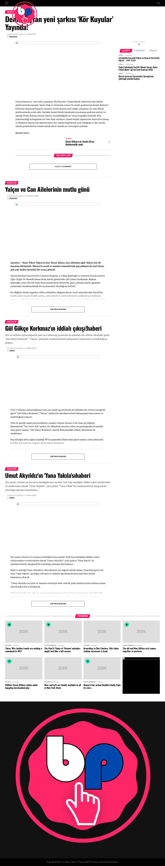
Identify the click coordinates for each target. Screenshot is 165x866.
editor (12, 351)
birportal (13, 37)
